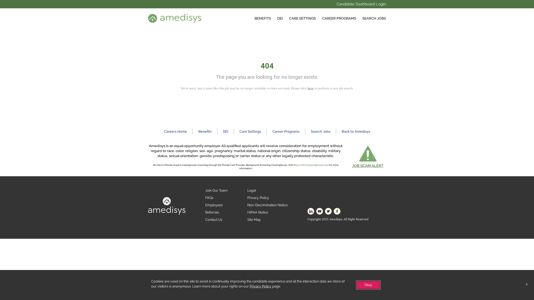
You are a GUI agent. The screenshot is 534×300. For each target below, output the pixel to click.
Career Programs (339, 18)
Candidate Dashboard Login (361, 4)
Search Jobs (374, 18)
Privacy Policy (258, 198)
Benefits (262, 18)
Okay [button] (368, 285)
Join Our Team (216, 190)
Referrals (212, 212)
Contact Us (213, 220)
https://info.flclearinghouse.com (310, 165)
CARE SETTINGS (302, 18)
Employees (214, 205)
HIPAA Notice (257, 212)
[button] (368, 157)
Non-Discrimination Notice (267, 205)
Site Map (254, 220)
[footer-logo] (166, 206)
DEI (280, 18)
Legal (251, 190)
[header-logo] (174, 18)
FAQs (209, 198)
